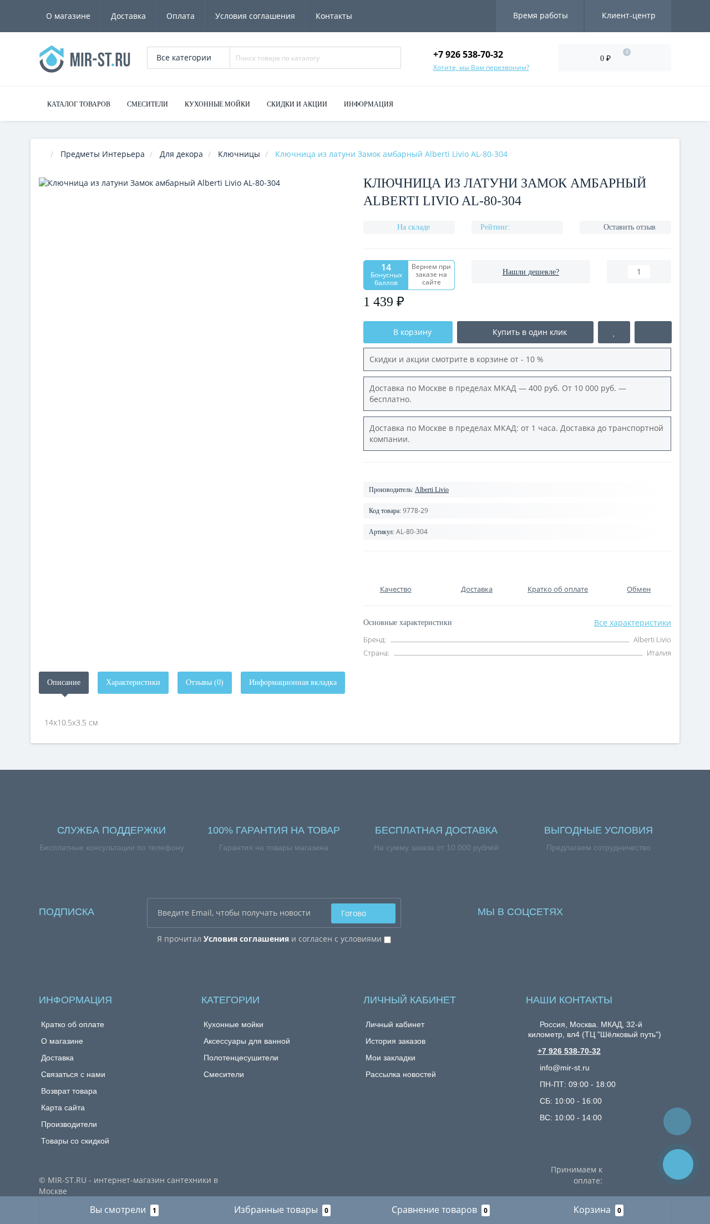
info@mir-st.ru (563, 1067)
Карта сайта (63, 1107)
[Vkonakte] (586, 908)
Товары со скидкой (75, 1140)
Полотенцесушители (241, 1057)
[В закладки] (614, 332)
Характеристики (133, 682)
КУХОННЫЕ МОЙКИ (217, 104)
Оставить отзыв (630, 227)
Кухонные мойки (233, 1024)
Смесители (224, 1074)
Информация (368, 104)
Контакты (334, 16)
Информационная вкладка (293, 682)
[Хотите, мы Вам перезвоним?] (678, 1164)
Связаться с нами (73, 1074)
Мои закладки (390, 1057)
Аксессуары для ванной (247, 1041)
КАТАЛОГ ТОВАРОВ (78, 104)
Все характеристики (632, 622)
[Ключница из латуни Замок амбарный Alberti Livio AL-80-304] (193, 331)
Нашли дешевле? (531, 272)
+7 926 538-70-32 (569, 1051)
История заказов (395, 1041)
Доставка (128, 16)
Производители (69, 1124)
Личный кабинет (395, 1024)
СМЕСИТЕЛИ (147, 104)
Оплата (180, 16)
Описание (63, 682)
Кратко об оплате (72, 1024)
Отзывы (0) (205, 682)
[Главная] (42, 154)
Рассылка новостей (401, 1074)
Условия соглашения (255, 16)
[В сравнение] (653, 332)
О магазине (68, 16)
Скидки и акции (297, 104)
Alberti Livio (432, 490)
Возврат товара (69, 1090)
